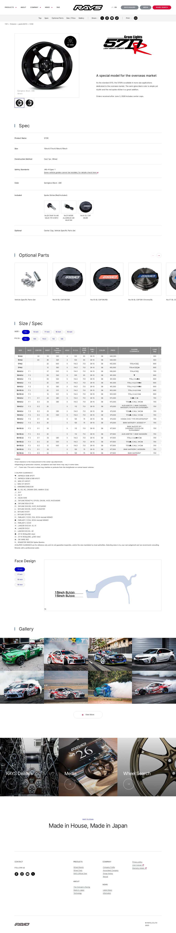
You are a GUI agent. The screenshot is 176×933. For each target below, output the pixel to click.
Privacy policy (137, 862)
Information (107, 893)
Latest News (107, 890)
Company (34, 7)
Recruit (105, 876)
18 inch (58, 332)
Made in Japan (79, 890)
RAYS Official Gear (80, 873)
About (23, 7)
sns (58, 7)
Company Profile (109, 867)
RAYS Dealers (129, 7)
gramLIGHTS (23, 24)
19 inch (69, 332)
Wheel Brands (79, 867)
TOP (6, 24)
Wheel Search (162, 7)
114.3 (44, 339)
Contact (19, 862)
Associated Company (110, 870)
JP (112, 7)
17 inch (47, 332)
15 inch (35, 332)
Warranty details (138, 868)
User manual (137, 865)
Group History (108, 873)
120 (62, 339)
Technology (78, 893)
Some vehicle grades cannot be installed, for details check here (70, 172)
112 (53, 339)
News (47, 7)
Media (145, 7)
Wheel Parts (78, 870)
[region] (88, 401)
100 (34, 339)
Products (9, 7)
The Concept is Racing (82, 887)
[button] (158, 255)
